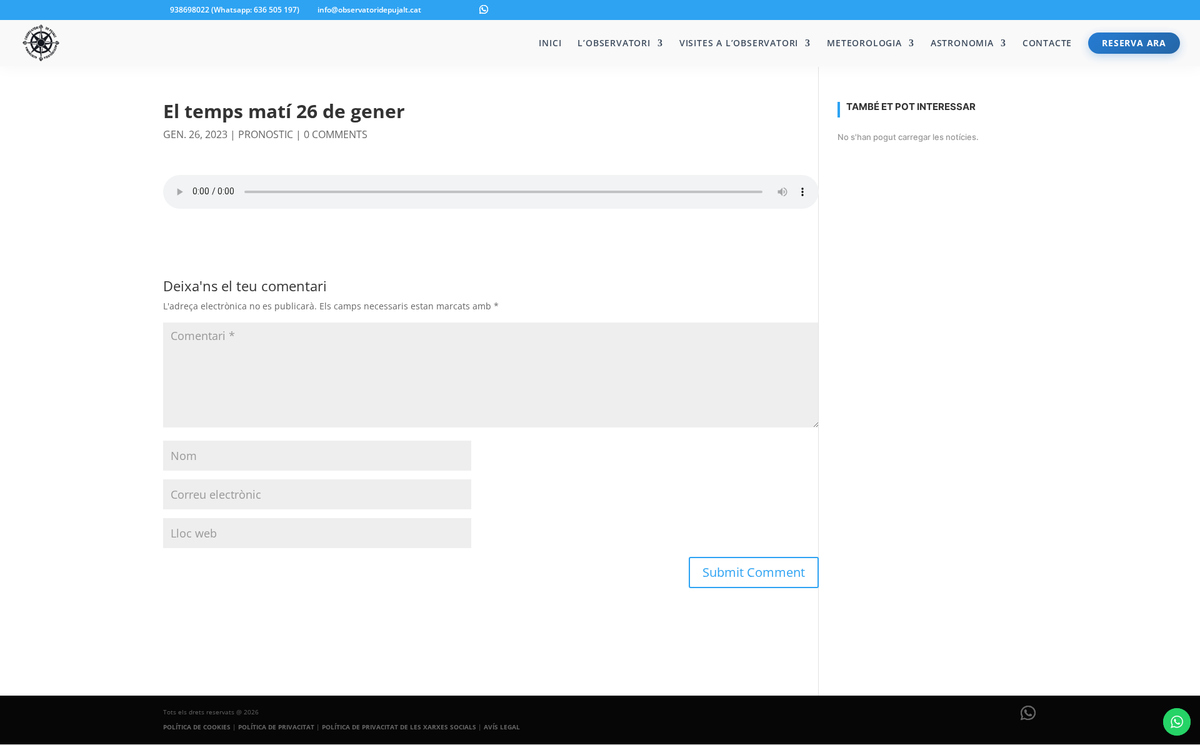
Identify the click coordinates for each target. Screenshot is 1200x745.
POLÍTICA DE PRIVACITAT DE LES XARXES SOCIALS (399, 726)
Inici (550, 44)
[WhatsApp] (483, 9)
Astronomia (962, 44)
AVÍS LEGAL (502, 726)
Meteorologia (864, 44)
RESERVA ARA (1134, 43)
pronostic (265, 134)
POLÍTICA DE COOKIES (197, 726)
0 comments (336, 134)
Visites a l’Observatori (738, 44)
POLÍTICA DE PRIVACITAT (276, 726)
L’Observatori (614, 44)
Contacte (1047, 44)
